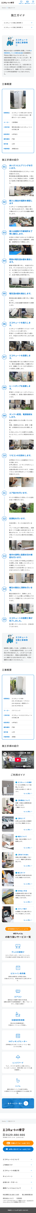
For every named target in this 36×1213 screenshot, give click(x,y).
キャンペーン (8, 1176)
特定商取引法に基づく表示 (11, 1194)
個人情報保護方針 (27, 1194)
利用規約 (19, 1198)
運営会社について (8, 1198)
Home (4, 8)
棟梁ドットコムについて (12, 1188)
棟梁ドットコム (13, 1210)
